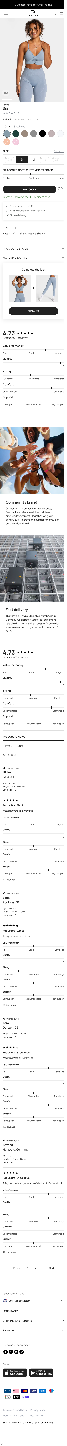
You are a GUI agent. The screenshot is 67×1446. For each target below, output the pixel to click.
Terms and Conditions (15, 1410)
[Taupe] (49, 133)
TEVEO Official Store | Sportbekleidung (32, 1422)
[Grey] (32, 133)
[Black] (40, 133)
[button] (6, 13)
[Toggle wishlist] (57, 189)
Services (9, 1330)
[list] (32, 60)
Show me (32, 309)
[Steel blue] (6, 133)
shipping (36, 119)
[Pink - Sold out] (15, 141)
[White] (57, 133)
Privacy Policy (37, 1410)
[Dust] (23, 133)
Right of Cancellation (14, 1415)
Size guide (56, 151)
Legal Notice (36, 1415)
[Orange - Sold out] (6, 141)
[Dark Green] (15, 133)
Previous (16, 1264)
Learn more (10, 1311)
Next (50, 1264)
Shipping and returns (17, 1320)
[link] (58, 13)
